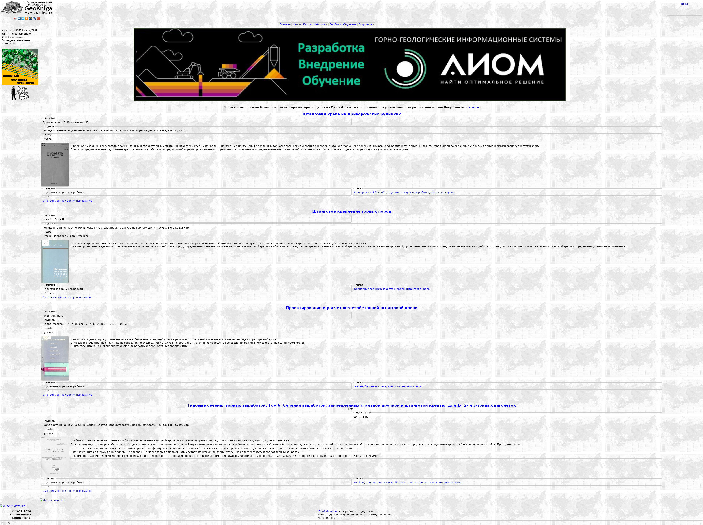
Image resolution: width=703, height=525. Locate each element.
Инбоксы (320, 24)
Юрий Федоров (328, 511)
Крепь (400, 288)
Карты (307, 24)
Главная (285, 24)
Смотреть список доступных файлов (67, 200)
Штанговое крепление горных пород (351, 211)
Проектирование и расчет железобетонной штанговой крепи (352, 308)
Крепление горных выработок (374, 288)
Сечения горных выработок (384, 482)
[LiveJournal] (34, 18)
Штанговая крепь (442, 192)
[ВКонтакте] (19, 18)
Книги (297, 24)
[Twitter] (23, 18)
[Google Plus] (38, 18)
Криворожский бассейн (370, 192)
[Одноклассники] (27, 18)
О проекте (366, 24)
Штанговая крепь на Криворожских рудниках (351, 114)
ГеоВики (335, 24)
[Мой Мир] (31, 18)
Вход (684, 3)
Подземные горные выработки (408, 192)
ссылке (474, 107)
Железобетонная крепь (370, 386)
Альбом (359, 482)
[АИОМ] (351, 64)
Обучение (349, 24)
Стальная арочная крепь (421, 482)
